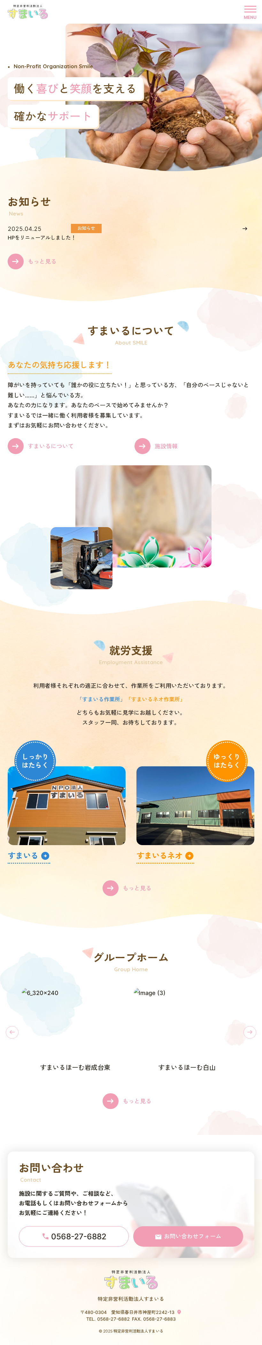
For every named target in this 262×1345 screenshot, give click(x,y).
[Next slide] (249, 1032)
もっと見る (42, 261)
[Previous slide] (12, 1032)
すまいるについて (51, 446)
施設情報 (166, 446)
